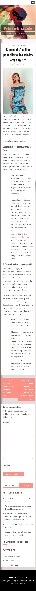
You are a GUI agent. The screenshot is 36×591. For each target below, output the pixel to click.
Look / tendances (18, 64)
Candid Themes (19, 583)
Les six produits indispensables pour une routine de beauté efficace (9, 388)
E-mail (6, 457)
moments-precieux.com (20, 237)
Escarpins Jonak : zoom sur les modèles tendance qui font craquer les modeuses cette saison (18, 516)
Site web (6, 465)
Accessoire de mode (12, 556)
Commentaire (9, 422)
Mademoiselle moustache (18, 28)
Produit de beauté (11, 565)
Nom (5, 448)
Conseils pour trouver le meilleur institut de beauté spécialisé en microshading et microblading (26, 389)
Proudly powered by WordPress (13, 580)
